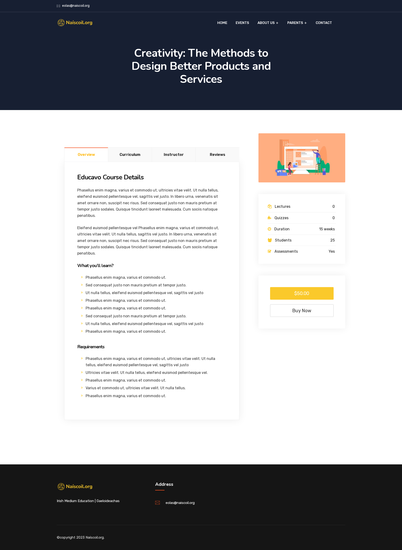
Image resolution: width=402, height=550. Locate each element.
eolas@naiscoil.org (76, 6)
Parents (295, 23)
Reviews (217, 154)
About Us (266, 23)
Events (242, 23)
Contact (324, 23)
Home (222, 23)
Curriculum (130, 154)
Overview (86, 154)
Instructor (174, 154)
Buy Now (301, 310)
